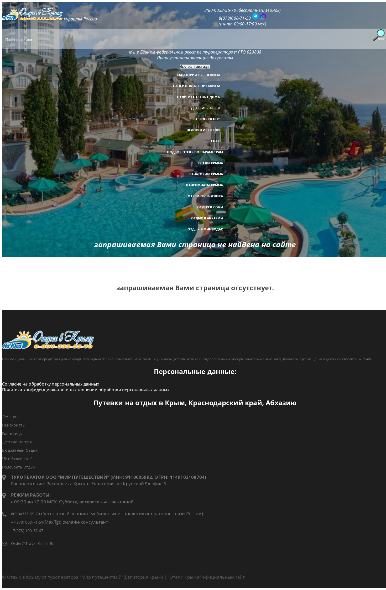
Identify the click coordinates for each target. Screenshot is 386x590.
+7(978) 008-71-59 (27, 522)
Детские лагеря (205, 108)
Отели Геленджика (205, 196)
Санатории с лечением (198, 75)
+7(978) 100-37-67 (27, 530)
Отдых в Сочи (210, 207)
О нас (215, 141)
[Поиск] (378, 35)
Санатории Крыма (206, 174)
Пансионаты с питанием (196, 86)
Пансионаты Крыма (204, 185)
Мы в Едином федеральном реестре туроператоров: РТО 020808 (195, 52)
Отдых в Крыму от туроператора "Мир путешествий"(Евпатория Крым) (85, 577)
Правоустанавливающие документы (195, 58)
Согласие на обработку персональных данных (50, 384)
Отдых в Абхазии (207, 218)
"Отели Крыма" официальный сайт (206, 577)
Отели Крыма (210, 163)
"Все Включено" (205, 119)
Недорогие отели (203, 130)
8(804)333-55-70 (25, 513)
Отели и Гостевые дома (197, 97)
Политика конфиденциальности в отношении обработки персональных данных (85, 390)
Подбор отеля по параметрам (195, 152)
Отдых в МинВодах (205, 229)
